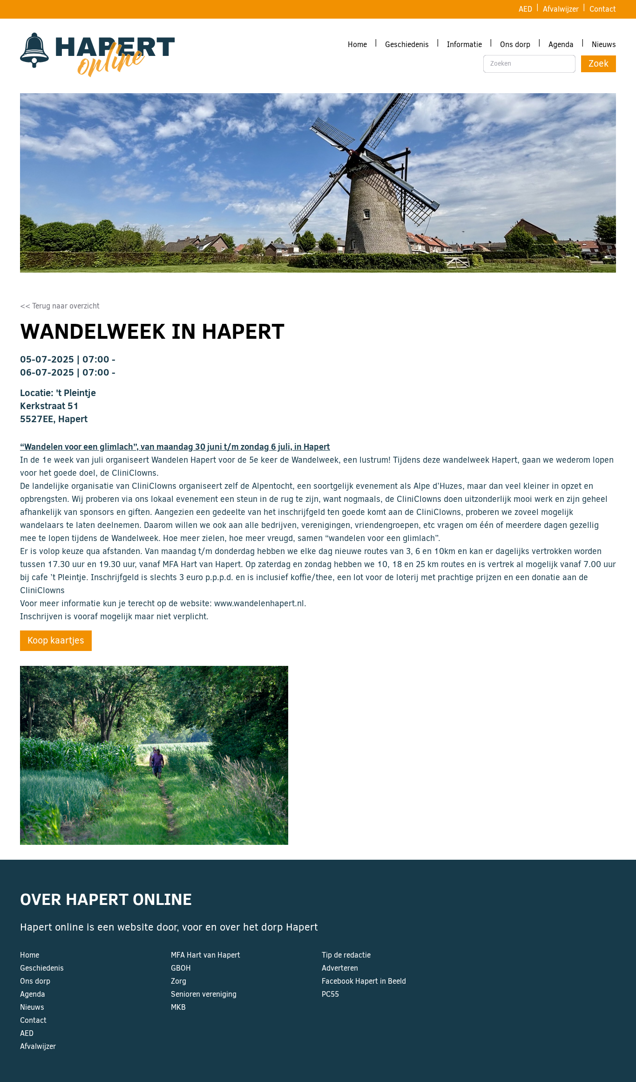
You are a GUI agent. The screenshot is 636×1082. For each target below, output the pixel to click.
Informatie (464, 44)
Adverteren (340, 968)
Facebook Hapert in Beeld (364, 981)
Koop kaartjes (55, 640)
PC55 (330, 994)
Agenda (561, 44)
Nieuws (604, 44)
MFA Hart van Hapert (205, 955)
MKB (178, 1007)
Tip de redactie (346, 955)
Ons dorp (515, 44)
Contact (602, 9)
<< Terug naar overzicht (60, 306)
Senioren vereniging (204, 994)
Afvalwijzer (561, 9)
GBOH (181, 968)
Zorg (178, 981)
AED (525, 9)
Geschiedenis (407, 44)
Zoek (599, 63)
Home (357, 44)
